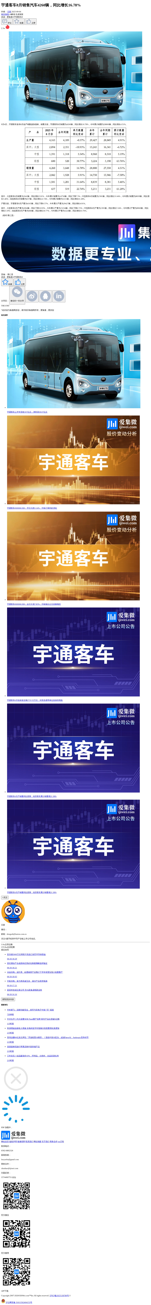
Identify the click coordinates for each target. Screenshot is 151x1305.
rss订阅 (61, 1141)
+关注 (4, 897)
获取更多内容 (8, 999)
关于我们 (45, 1141)
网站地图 (37, 1141)
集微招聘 (21, 1141)
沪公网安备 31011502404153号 (19, 1302)
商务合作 (54, 1141)
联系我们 (29, 1141)
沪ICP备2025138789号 (59, 1295)
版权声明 (13, 1141)
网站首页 (5, 1141)
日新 (9, 12)
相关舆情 (5, 14)
